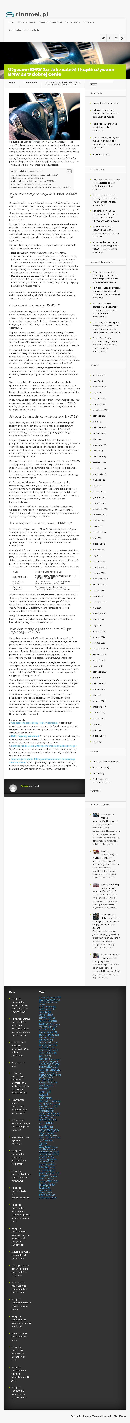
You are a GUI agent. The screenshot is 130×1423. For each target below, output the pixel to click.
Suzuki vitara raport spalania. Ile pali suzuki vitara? (21, 1255)
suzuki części (45, 1152)
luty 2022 (97, 485)
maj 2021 (97, 538)
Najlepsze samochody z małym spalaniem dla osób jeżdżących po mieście (105, 113)
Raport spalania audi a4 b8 (49, 1102)
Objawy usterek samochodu (50, 22)
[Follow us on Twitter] (103, 38)
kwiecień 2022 (99, 474)
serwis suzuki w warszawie (48, 1148)
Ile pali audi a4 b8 (49, 1033)
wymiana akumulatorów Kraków (48, 1179)
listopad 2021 (99, 503)
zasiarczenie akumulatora (45, 1191)
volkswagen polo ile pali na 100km (49, 1173)
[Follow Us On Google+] (122, 38)
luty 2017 (97, 742)
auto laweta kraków (49, 1001)
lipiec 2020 (98, 596)
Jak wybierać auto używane (105, 103)
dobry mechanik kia (49, 1025)
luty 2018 (97, 695)
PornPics (97, 288)
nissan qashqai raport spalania (45, 1093)
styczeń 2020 (99, 631)
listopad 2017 (99, 712)
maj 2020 (97, 608)
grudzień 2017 (99, 707)
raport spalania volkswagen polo (48, 1134)
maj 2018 (97, 678)
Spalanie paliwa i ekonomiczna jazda (24, 30)
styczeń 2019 (99, 637)
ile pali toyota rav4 (48, 1073)
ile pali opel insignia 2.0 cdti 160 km (49, 1050)
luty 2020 (97, 625)
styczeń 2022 (99, 491)
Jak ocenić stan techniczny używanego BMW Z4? (33, 181)
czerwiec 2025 (99, 416)
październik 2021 (100, 509)
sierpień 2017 (99, 718)
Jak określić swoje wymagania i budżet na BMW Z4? (35, 175)
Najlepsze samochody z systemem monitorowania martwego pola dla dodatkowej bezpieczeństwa (20, 1083)
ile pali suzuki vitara (48, 1068)
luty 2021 (97, 555)
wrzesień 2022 (99, 462)
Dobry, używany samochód (25, 736)
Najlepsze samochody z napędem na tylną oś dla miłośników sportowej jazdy (20, 1005)
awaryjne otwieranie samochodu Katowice (48, 1019)
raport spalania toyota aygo (49, 1126)
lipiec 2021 (97, 526)
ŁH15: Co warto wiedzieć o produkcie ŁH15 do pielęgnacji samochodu (20, 1049)
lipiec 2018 (98, 666)
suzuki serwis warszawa (49, 1153)
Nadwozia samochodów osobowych (48, 1082)
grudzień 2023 (99, 445)
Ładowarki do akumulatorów (48, 1196)
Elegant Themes (92, 1416)
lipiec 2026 (98, 381)
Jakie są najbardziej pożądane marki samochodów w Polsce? (106, 887)
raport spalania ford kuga (49, 1105)
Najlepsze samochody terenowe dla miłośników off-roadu (19, 1353)
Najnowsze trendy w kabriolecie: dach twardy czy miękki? (106, 958)
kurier (50, 1077)
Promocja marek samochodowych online (20, 1336)
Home (11, 22)
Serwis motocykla (101, 154)
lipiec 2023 (98, 451)
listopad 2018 (99, 643)
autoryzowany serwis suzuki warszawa (47, 1009)
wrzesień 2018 (99, 654)
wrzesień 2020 (99, 584)
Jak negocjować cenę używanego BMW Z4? (32, 184)
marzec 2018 (99, 689)
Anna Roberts (99, 272)
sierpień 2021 (99, 520)
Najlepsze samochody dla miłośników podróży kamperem (105, 127)
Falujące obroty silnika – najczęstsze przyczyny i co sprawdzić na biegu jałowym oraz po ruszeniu (106, 921)
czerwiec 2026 (99, 387)
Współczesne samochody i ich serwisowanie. (34, 723)
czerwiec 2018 (99, 672)
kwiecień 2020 (99, 614)
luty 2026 (97, 392)
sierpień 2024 (99, 433)
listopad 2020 (99, 573)
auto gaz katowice (50, 998)
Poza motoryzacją (73, 22)
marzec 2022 (99, 480)
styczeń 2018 (99, 701)
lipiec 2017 (97, 724)
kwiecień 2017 (99, 736)
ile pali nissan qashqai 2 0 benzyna (47, 1040)
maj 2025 (97, 421)
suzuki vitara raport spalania (48, 1158)
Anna (95, 322)
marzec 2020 (99, 619)
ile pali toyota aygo (50, 1071)
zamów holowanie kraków (48, 1184)
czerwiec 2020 (99, 602)
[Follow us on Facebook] (110, 38)
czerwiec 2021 (99, 532)
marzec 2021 (99, 550)
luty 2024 (97, 439)
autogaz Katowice (47, 997)
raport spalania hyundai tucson (46, 1109)
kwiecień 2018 (99, 683)
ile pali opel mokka (48, 1055)
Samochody (89, 22)
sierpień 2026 (99, 375)
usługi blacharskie (47, 1166)
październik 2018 (100, 648)
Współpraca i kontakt (26, 22)
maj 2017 (97, 730)
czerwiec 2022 (99, 468)
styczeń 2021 (99, 561)
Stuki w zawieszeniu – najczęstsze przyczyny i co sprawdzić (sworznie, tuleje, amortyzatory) (105, 310)
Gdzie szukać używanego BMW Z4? (28, 178)
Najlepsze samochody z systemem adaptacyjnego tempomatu (19, 1157)
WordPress (120, 1416)
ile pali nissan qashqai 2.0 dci (48, 1045)
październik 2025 (100, 410)
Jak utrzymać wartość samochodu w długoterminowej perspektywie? (20, 1106)
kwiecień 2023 (99, 456)
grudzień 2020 (99, 567)
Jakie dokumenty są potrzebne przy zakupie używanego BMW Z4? (41, 187)
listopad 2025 (99, 404)
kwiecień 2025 (99, 427)
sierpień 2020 (99, 590)
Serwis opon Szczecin (46, 1143)
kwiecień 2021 (99, 544)
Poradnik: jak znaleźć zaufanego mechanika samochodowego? (43, 746)
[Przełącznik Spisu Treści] (68, 171)
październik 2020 (101, 579)
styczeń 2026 (99, 398)
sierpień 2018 (99, 660)
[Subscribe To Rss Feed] (116, 38)
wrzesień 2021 (99, 515)
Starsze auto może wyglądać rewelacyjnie (20, 1140)
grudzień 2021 (99, 497)
